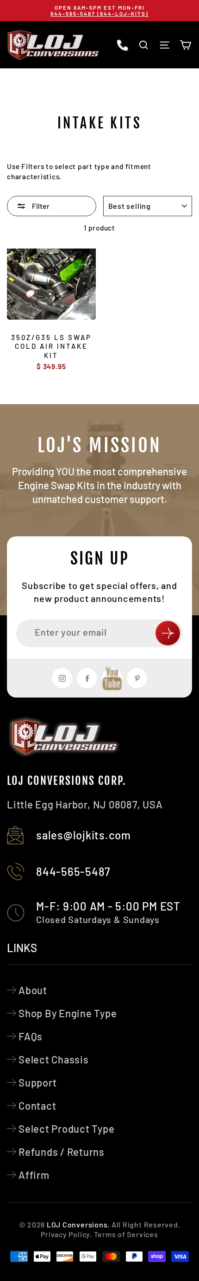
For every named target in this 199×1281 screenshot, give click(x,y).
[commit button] (168, 633)
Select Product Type (67, 1129)
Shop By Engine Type (68, 1013)
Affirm (34, 1175)
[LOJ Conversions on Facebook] (87, 678)
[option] (99, 11)
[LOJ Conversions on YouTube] (112, 678)
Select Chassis (54, 1059)
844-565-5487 (73, 871)
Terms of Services (126, 1234)
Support (37, 1082)
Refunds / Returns (62, 1152)
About (33, 990)
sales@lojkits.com (83, 835)
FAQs (31, 1036)
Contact (37, 1105)
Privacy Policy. (66, 1234)
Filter (40, 205)
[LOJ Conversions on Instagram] (62, 678)
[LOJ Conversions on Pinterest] (137, 678)
